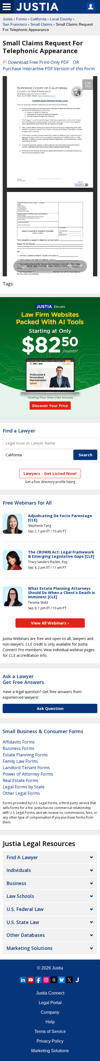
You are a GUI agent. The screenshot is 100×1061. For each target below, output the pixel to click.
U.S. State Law (22, 922)
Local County (61, 19)
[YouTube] (30, 980)
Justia (8, 19)
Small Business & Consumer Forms (43, 731)
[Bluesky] (61, 980)
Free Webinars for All (27, 503)
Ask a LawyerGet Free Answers (23, 679)
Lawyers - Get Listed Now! (50, 473)
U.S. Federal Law (24, 909)
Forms (21, 19)
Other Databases (25, 935)
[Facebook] (38, 980)
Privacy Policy (50, 1041)
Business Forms (18, 748)
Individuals (18, 870)
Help (50, 1022)
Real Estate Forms (20, 780)
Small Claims (41, 24)
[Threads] (54, 980)
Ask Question (50, 708)
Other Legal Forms (21, 793)
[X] (69, 980)
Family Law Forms (20, 761)
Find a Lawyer (19, 430)
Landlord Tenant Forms (26, 768)
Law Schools (20, 896)
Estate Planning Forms (25, 755)
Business (16, 883)
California (38, 19)
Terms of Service (50, 1031)
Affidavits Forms (19, 742)
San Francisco (15, 24)
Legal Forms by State (24, 787)
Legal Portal (50, 1002)
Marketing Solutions (29, 948)
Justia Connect (50, 993)
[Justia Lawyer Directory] (77, 980)
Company (50, 1012)
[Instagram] (46, 980)
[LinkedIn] (23, 980)
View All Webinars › (50, 623)
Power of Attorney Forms (28, 774)
